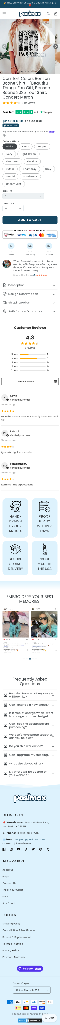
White (10, 146)
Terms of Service (12, 943)
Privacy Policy (10, 950)
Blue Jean (12, 161)
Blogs (5, 876)
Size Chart (8, 903)
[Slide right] (55, 46)
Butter (10, 169)
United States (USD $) (28, 990)
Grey (48, 169)
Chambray (29, 169)
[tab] (24, 658)
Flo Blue (32, 161)
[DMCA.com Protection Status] (30, 1021)
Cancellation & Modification (19, 930)
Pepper (42, 146)
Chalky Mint (13, 184)
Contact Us (9, 883)
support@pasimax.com (30, 839)
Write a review (26, 381)
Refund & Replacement (16, 937)
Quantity (8, 203)
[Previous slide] (6, 633)
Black (25, 146)
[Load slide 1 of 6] (38, 71)
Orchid (10, 176)
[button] (48, 13)
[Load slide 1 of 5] (35, 71)
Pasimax (24, 1014)
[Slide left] (4, 46)
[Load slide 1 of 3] (28, 71)
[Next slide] (53, 633)
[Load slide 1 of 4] (32, 71)
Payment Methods (13, 957)
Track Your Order (12, 889)
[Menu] (4, 13)
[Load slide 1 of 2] (25, 71)
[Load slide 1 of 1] (22, 71)
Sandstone (30, 176)
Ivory (9, 154)
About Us (7, 870)
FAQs (5, 896)
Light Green (28, 154)
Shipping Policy (11, 923)
